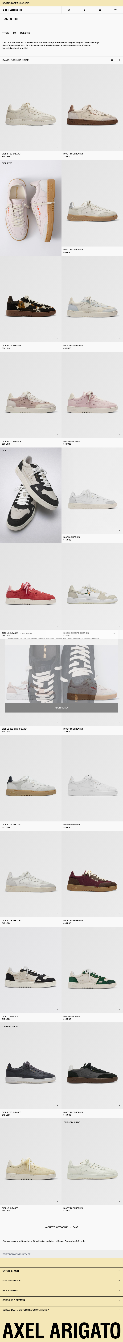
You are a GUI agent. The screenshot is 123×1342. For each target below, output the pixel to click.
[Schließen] (114, 633)
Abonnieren (61, 707)
